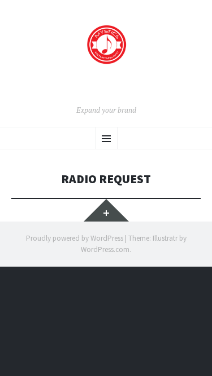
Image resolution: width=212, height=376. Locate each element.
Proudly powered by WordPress (74, 238)
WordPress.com (105, 249)
